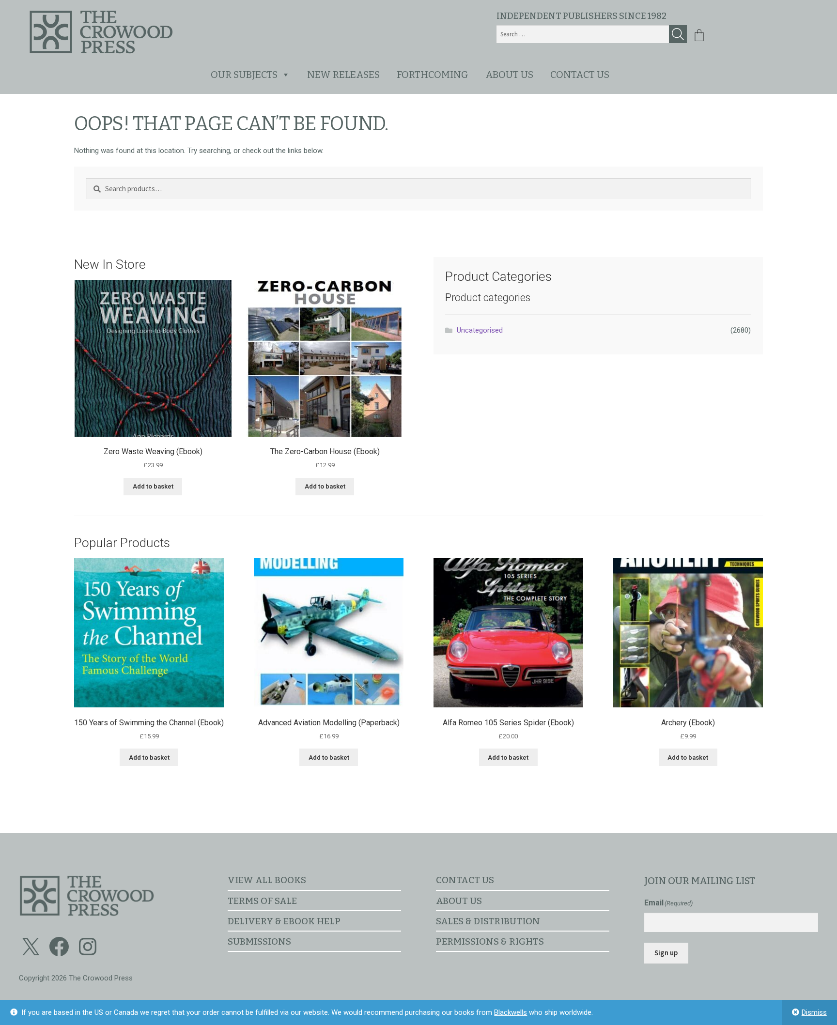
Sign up (666, 952)
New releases (343, 74)
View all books (267, 880)
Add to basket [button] (153, 486)
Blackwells (510, 1012)
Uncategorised (480, 330)
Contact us (579, 74)
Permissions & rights (490, 941)
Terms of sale (262, 900)
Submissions (259, 941)
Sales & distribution (488, 921)
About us (509, 74)
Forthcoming (432, 74)
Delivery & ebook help (284, 921)
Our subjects (244, 74)
